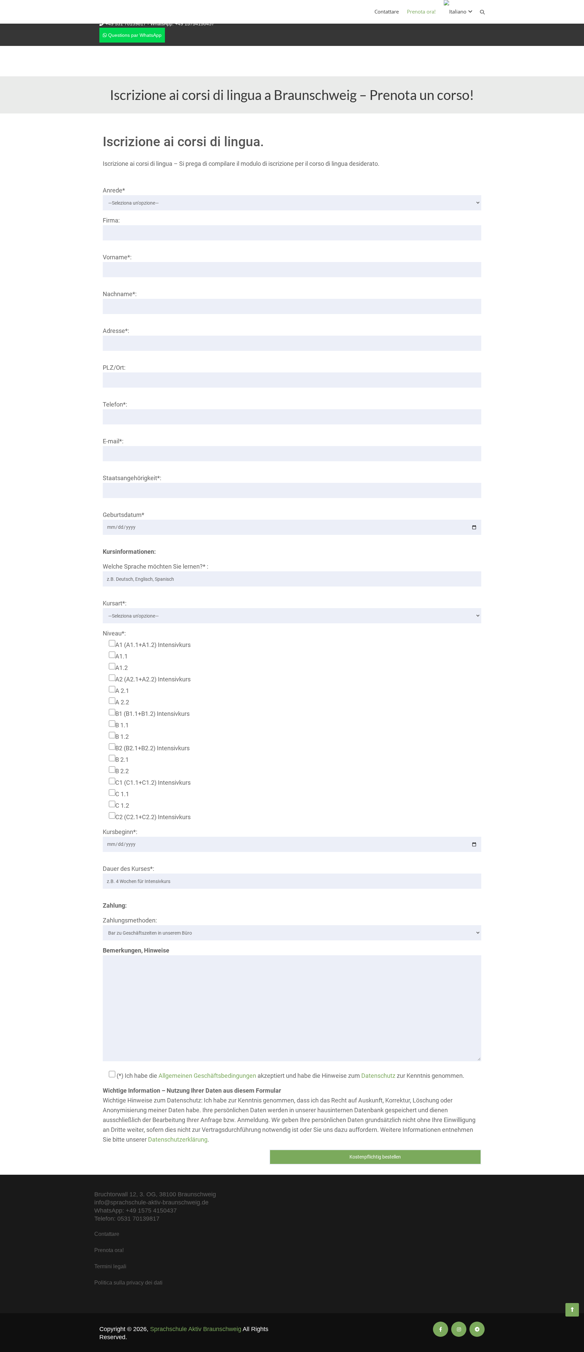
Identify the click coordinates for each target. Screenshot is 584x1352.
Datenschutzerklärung (178, 1139)
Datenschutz (378, 1075)
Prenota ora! (421, 11)
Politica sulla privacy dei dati (128, 1282)
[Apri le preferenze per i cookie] (15, 1343)
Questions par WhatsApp (134, 35)
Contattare (386, 11)
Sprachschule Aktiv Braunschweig (195, 1329)
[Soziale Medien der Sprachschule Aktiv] (440, 1329)
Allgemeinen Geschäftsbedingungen (207, 1075)
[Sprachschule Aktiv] (572, 1310)
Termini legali (110, 1266)
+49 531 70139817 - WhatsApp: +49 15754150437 (159, 23)
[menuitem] (458, 11)
